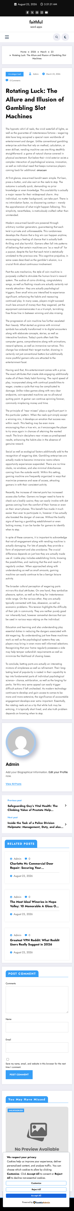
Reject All (36, 1189)
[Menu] (7, 37)
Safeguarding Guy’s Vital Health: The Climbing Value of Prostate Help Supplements (33, 808)
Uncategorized (14, 74)
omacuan (42, 170)
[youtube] (46, 12)
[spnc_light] (65, 37)
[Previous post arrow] (65, 805)
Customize (36, 1183)
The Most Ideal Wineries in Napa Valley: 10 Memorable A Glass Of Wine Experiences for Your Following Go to (33, 904)
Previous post (15, 800)
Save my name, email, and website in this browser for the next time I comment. (36, 1065)
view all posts (13, 784)
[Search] (57, 37)
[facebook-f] (27, 12)
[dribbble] (37, 12)
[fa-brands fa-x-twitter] (32, 12)
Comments (11, 983)
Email (8, 1039)
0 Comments (15, 80)
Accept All (36, 1195)
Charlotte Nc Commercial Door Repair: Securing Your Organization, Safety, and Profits (33, 866)
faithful (36, 22)
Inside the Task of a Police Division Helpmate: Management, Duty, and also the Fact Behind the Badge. (34, 825)
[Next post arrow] (65, 824)
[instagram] (41, 12)
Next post (13, 817)
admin (36, 74)
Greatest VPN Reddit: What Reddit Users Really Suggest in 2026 (34, 942)
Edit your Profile (58, 772)
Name (8, 1019)
